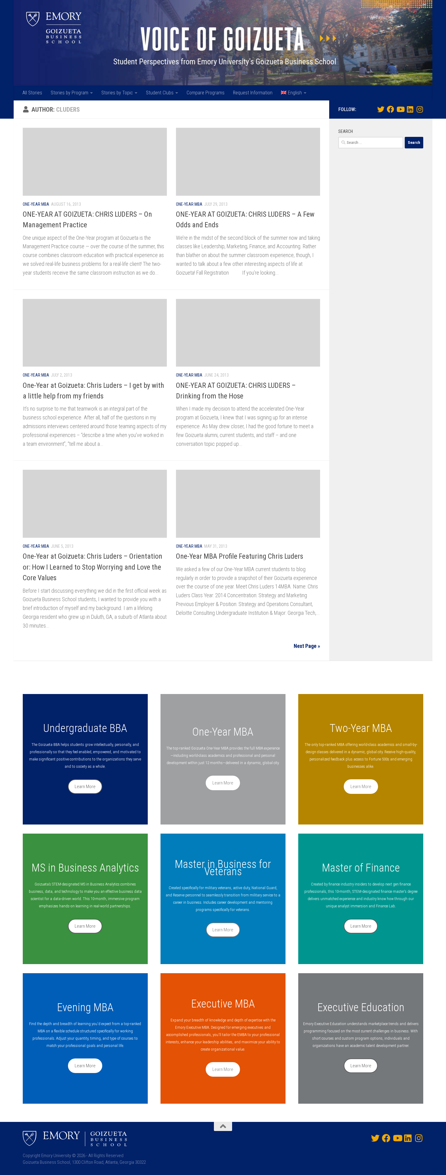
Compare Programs (206, 93)
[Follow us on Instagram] (419, 109)
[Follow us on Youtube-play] (400, 109)
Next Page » (307, 646)
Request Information (252, 93)
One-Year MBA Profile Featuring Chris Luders (239, 556)
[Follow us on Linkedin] (410, 109)
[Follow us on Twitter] (380, 109)
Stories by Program (69, 93)
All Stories (32, 93)
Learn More (85, 786)
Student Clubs (160, 93)
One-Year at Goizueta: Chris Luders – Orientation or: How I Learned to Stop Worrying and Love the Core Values (92, 567)
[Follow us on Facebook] (390, 109)
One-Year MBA (36, 204)
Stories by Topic (117, 93)
